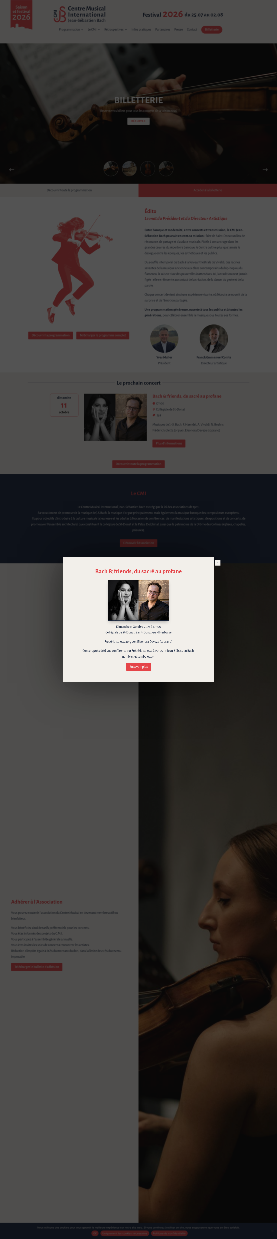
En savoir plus (138, 667)
